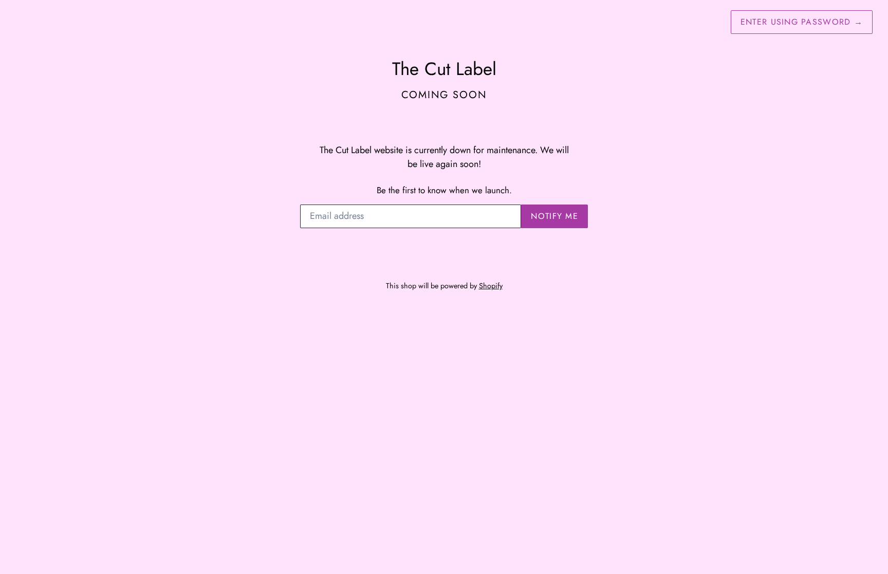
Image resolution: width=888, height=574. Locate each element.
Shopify (491, 286)
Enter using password (802, 22)
